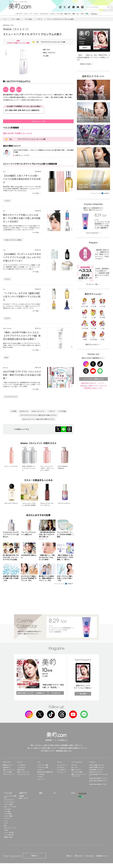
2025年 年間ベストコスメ (96, 770)
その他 (6, 830)
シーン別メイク (21, 767)
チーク (6, 821)
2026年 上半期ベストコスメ (96, 765)
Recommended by (59, 583)
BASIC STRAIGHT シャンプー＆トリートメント (29, 468)
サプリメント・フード (10, 828)
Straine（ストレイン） (16, 29)
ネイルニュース (61, 772)
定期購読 (39, 693)
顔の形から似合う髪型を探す (45, 772)
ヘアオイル (39, 19)
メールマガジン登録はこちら (93, 379)
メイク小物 (7, 809)
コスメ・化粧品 (15, 19)
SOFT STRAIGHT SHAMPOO (63, 467)
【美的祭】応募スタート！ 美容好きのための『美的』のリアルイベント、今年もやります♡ (102, 254)
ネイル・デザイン (62, 765)
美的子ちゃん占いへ (92, 344)
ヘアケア (7, 201)
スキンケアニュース (8, 774)
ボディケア (74, 765)
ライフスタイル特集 (76, 772)
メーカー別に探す (9, 832)
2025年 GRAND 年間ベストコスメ (98, 784)
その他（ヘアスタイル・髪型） (13, 240)
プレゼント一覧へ (92, 284)
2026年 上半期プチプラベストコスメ (98, 775)
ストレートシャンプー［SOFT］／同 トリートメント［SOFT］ (47, 468)
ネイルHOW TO (61, 770)
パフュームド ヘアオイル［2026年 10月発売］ (29, 504)
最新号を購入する (23, 693)
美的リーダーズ (23, 798)
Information (90, 856)
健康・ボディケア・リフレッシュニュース (78, 775)
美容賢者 (21, 796)
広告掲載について (102, 856)
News (6, 357)
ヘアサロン (40, 777)
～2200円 (13, 411)
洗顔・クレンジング (8, 770)
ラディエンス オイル (64, 503)
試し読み (55, 693)
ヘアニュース (40, 779)
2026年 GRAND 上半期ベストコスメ (98, 781)
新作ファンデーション (23, 772)
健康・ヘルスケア (76, 770)
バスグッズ (7, 818)
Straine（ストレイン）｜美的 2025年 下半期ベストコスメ (38, 419)
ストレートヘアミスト (11, 466)
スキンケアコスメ (9, 800)
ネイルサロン (60, 767)
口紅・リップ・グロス (10, 807)
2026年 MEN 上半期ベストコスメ (98, 778)
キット (6, 823)
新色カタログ (21, 770)
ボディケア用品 (8, 816)
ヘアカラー (40, 770)
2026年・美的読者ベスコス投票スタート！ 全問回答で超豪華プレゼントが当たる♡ (102, 273)
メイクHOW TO (21, 765)
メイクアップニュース (11, 397)
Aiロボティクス (8, 25)
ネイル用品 (7, 811)
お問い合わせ (78, 856)
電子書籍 (83, 694)
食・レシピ (74, 767)
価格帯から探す (8, 837)
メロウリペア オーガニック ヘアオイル (47, 504)
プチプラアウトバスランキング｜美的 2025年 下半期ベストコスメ (38, 415)
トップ (5, 19)
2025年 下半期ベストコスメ (96, 767)
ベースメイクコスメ (9, 802)
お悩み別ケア (6, 767)
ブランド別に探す (9, 835)
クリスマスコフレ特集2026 (10, 796)
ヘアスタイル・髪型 (42, 767)
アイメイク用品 (8, 804)
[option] (6, 52)
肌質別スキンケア (8, 765)
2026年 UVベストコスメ (95, 772)
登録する (34, 856)
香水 (5, 825)
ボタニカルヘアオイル (11, 503)
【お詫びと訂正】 (86, 64)
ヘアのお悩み (40, 774)
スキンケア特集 (7, 772)
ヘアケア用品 (28, 19)
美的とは (69, 856)
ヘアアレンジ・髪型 (42, 765)
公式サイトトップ (37, 121)
